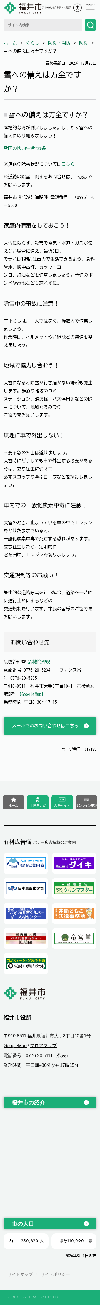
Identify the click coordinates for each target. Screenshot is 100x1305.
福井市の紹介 (28, 1102)
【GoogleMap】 (31, 694)
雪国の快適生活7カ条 (25, 148)
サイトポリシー (55, 1274)
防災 (83, 43)
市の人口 (23, 1224)
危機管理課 (39, 662)
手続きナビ (38, 805)
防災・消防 (59, 43)
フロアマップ (43, 1045)
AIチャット (62, 805)
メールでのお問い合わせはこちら (45, 725)
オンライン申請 (86, 805)
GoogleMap (15, 1045)
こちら (68, 164)
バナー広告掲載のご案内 (54, 842)
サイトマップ (20, 1274)
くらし (32, 43)
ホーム (10, 43)
